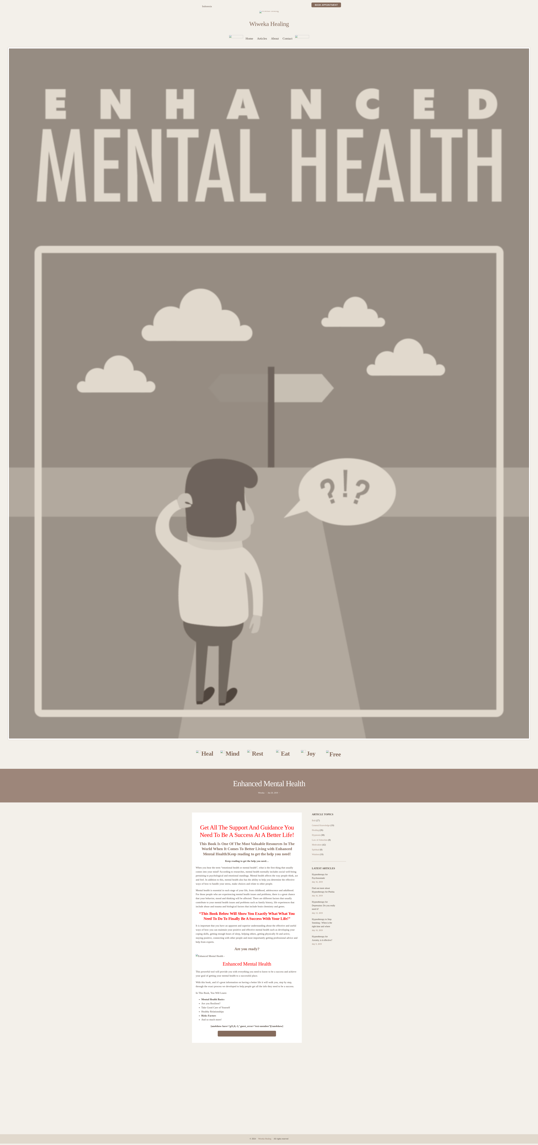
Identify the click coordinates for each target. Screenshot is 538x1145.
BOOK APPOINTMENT (326, 5)
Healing (315, 830)
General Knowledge (321, 825)
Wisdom (315, 854)
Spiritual (315, 849)
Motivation (317, 845)
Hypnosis (316, 835)
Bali (314, 820)
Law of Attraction (320, 840)
